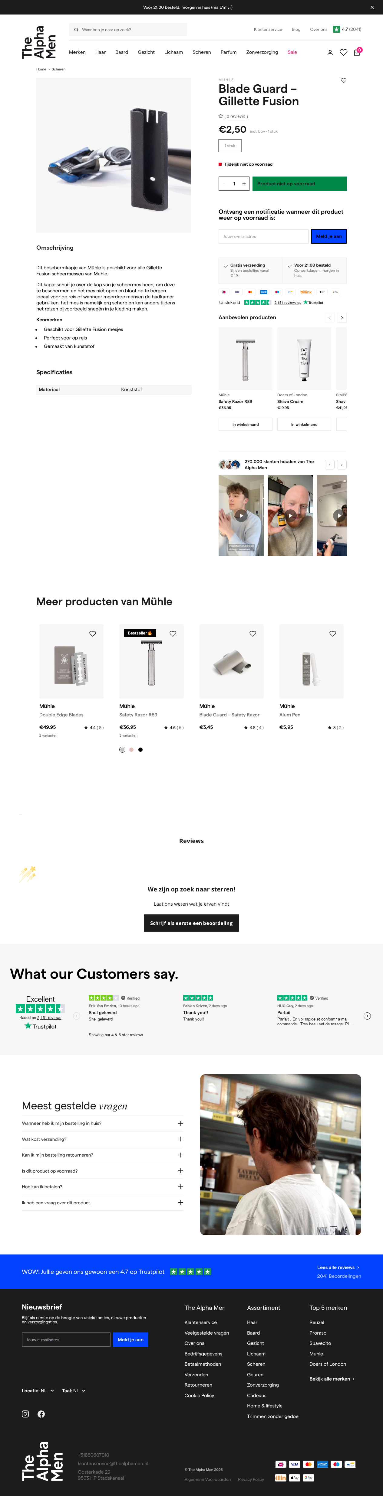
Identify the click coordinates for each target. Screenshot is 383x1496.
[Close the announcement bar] (372, 7)
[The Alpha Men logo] (39, 42)
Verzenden (196, 1375)
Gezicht (255, 1343)
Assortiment (263, 1307)
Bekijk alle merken (330, 1379)
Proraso (318, 1333)
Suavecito (320, 1343)
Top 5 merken (328, 1307)
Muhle (316, 1354)
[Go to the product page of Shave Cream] (304, 358)
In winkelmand (246, 424)
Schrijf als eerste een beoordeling (191, 923)
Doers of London (328, 1364)
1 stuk (230, 145)
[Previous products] (330, 318)
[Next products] (342, 318)
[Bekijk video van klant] (241, 515)
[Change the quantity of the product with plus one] (244, 184)
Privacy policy (251, 1479)
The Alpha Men (205, 1307)
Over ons (194, 1343)
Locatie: (31, 1391)
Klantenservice (201, 1322)
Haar (252, 1322)
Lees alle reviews (336, 1267)
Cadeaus (256, 1395)
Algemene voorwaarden (208, 1479)
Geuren (255, 1375)
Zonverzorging (263, 1385)
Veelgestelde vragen (207, 1333)
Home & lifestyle (264, 1406)
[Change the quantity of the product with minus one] (224, 184)
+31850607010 (93, 1455)
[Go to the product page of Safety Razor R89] (245, 358)
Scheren (58, 69)
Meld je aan (329, 236)
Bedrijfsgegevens (204, 1354)
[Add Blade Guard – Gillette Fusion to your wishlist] (344, 81)
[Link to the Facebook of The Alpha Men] (41, 1414)
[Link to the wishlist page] (343, 52)
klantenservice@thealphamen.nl (113, 1463)
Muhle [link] (226, 80)
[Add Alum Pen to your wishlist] (333, 634)
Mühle (94, 268)
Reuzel (317, 1322)
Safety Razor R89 (235, 401)
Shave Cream (290, 401)
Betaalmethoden (203, 1364)
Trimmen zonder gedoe (273, 1416)
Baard (253, 1333)
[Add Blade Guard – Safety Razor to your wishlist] (253, 634)
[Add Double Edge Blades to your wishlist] (93, 634)
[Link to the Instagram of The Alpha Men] (25, 1414)
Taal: (67, 1391)
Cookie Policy (199, 1395)
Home (41, 69)
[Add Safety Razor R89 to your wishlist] (173, 634)
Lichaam (256, 1354)
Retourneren (198, 1385)
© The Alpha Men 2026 (204, 1470)
